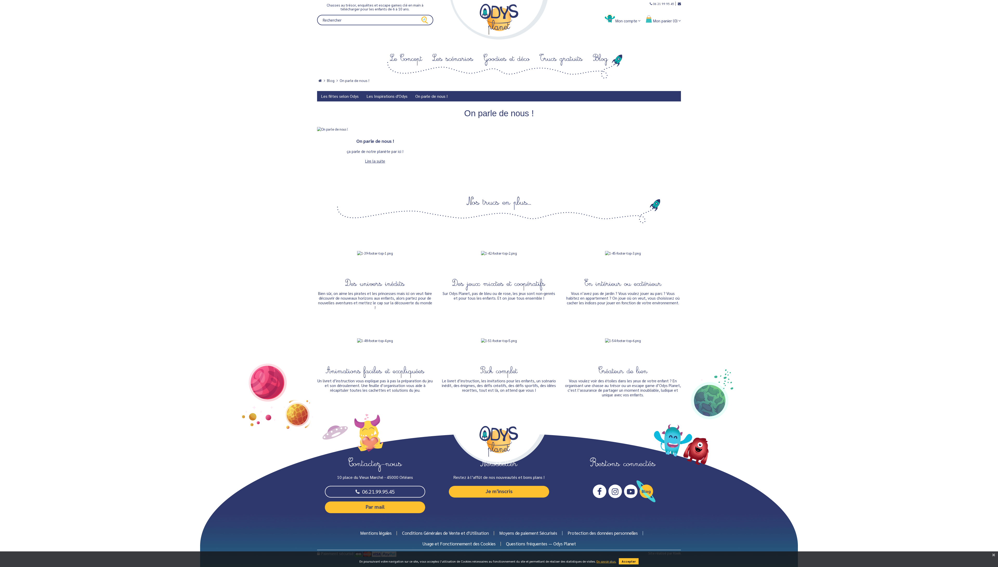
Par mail (375, 506)
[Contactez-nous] (678, 4)
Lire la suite (375, 160)
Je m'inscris (499, 491)
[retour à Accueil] (320, 80)
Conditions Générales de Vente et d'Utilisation (445, 533)
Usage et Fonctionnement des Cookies (459, 543)
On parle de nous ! (354, 80)
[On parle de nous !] (375, 129)
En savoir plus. (606, 561)
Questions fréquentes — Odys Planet (541, 543)
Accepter (629, 561)
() (665, 21)
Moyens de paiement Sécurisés (528, 533)
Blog (330, 80)
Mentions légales (376, 533)
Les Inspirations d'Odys (387, 96)
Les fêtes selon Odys (340, 96)
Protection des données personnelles (603, 533)
